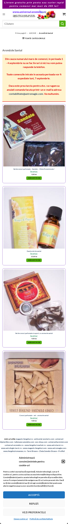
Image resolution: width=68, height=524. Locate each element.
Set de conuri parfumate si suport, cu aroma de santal (34, 333)
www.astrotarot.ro (55, 445)
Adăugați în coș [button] (34, 178)
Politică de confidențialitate (41, 519)
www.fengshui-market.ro (35, 445)
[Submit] (62, 24)
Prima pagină (20, 33)
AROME (32, 33)
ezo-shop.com (41, 442)
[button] (63, 461)
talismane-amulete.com (24, 442)
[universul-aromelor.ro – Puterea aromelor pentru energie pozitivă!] (34, 14)
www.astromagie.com (57, 448)
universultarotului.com (58, 442)
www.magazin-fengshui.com (34, 448)
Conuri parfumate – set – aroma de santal (34, 415)
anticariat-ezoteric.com (44, 439)
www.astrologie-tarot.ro (11, 448)
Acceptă (34, 495)
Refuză (34, 503)
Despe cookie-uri (21, 519)
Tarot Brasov (32, 451)
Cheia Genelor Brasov (48, 451)
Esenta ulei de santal (34, 251)
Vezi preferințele (34, 512)
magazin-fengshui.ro (24, 439)
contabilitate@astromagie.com (26, 93)
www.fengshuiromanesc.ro (14, 451)
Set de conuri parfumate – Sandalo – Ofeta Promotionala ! (34, 169)
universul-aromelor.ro (14, 445)
